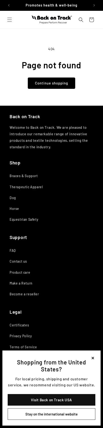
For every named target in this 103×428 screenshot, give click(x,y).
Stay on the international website (51, 414)
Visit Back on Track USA (51, 400)
